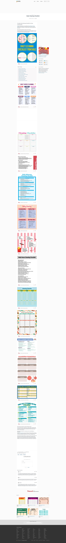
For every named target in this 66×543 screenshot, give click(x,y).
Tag (22, 537)
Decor (44, 531)
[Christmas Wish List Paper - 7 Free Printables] (43, 497)
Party (22, 535)
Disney (17, 532)
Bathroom (34, 529)
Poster (39, 535)
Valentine (39, 537)
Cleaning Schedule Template (22, 77)
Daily (18, 454)
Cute (39, 531)
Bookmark (23, 530)
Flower (39, 532)
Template (41, 1)
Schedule (23, 536)
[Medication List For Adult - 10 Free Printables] (32, 497)
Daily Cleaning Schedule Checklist (22, 78)
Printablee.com (19, 540)
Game (39, 528)
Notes (23, 534)
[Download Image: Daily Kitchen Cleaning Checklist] (35, 170)
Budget (39, 530)
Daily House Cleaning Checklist (22, 68)
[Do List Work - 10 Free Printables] (21, 497)
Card (33, 528)
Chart (33, 538)
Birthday (45, 529)
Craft (33, 531)
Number (38, 1)
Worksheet (29, 528)
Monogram (18, 534)
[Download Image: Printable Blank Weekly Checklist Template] (35, 153)
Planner (34, 535)
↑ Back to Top (47, 540)
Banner (28, 529)
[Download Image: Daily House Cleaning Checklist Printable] (35, 106)
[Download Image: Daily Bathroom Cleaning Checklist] (35, 202)
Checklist (24, 454)
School (28, 536)
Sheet (33, 536)
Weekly (28, 538)
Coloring (28, 531)
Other (39, 534)
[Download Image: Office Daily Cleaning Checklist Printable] (35, 399)
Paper (17, 535)
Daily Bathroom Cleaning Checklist (22, 71)
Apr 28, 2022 (35, 482)
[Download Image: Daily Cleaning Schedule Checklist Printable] (35, 383)
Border (28, 530)
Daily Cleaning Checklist (21, 72)
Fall (33, 532)
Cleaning (21, 454)
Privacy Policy (40, 540)
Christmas (18, 531)
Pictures (29, 535)
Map (38, 538)
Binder (39, 529)
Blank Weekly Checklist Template (22, 69)
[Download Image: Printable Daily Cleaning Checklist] (35, 230)
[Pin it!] (19, 153)
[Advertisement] (33, 8)
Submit (28, 467)
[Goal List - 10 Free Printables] (43, 508)
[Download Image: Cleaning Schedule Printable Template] (35, 353)
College (23, 531)
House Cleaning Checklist (21, 75)
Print (17, 536)
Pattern (23, 528)
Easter (28, 532)
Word (33, 530)
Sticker (45, 536)
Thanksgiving (34, 537)
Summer (18, 537)
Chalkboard (45, 530)
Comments (36, 18)
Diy (22, 532)
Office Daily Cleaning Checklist (22, 79)
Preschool (45, 535)
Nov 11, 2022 (35, 471)
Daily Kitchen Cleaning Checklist (22, 70)
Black (17, 530)
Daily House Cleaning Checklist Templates (23, 74)
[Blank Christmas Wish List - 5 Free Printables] (21, 508)
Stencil (39, 536)
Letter (34, 1)
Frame (44, 532)
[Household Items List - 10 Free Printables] (32, 508)
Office (33, 534)
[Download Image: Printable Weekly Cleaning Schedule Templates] (35, 336)
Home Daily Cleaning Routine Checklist (23, 80)
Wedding (23, 538)
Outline (45, 534)
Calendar (18, 528)
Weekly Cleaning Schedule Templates (23, 76)
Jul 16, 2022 (35, 477)
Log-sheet (45, 538)
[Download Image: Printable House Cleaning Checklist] (35, 308)
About (32, 540)
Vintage (45, 537)
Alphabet (45, 528)
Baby (22, 529)
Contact (34, 540)
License (37, 540)
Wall (17, 538)
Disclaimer (44, 540)
